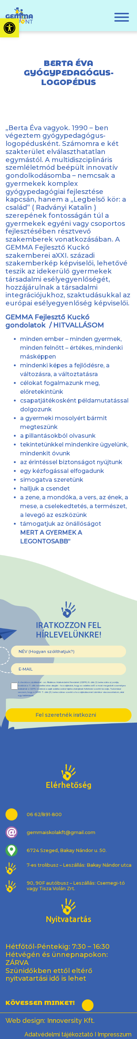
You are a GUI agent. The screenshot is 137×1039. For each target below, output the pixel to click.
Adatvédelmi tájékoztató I (60, 1034)
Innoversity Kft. (71, 1020)
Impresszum (115, 1034)
